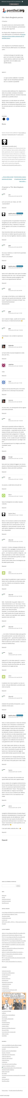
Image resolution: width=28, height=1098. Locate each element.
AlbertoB (10, 540)
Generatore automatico (7, 982)
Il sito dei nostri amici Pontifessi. (9, 1064)
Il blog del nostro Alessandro (8, 1054)
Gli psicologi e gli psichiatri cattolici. (14, 954)
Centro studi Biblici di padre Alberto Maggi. (11, 1045)
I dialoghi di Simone (6, 984)
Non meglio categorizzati (7, 1018)
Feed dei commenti (6, 901)
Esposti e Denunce (6, 978)
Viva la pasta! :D (5, 1079)
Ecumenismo (5, 976)
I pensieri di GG (5, 986)
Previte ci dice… (5, 1026)
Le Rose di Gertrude (17, 1068)
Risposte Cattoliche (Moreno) (8, 1028)
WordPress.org (5, 903)
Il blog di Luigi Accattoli (7, 1058)
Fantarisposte (5, 980)
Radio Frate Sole (5, 1071)
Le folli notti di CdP (6, 991)
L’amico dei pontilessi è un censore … (14, 952)
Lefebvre (4, 1013)
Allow (14, 4)
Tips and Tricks (5, 1030)
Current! (4, 1049)
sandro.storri (20, 134)
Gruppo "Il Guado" (6, 1052)
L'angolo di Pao (5, 988)
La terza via (4, 920)
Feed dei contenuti (6, 899)
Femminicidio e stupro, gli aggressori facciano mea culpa (20, 179)
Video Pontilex (5, 1034)
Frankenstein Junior (6, 918)
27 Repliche (4, 21)
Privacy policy (5, 1090)
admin (10, 806)
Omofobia (4, 1020)
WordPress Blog (5, 1081)
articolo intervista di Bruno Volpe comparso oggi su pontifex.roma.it (13, 36)
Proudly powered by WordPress (16, 1090)
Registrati (4, 895)
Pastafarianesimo (6, 1022)
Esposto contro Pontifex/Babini (9, 1051)
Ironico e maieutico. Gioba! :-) (8, 1066)
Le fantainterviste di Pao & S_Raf (9, 990)
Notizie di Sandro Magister (8, 1069)
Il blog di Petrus (5, 1060)
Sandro (10, 653)
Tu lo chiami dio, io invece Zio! (8, 1032)
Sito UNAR (4, 1073)
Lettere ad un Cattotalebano (8, 1015)
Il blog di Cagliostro (6, 1056)
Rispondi (4, 207)
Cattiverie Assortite (6, 971)
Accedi (3, 897)
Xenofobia (4, 1035)
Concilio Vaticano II (6, 974)
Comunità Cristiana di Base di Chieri (10, 1047)
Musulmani (4, 1017)
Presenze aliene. (5, 1024)
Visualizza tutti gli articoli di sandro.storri (12, 165)
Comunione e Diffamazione (8, 973)
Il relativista (4, 1062)
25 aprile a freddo (6, 916)
